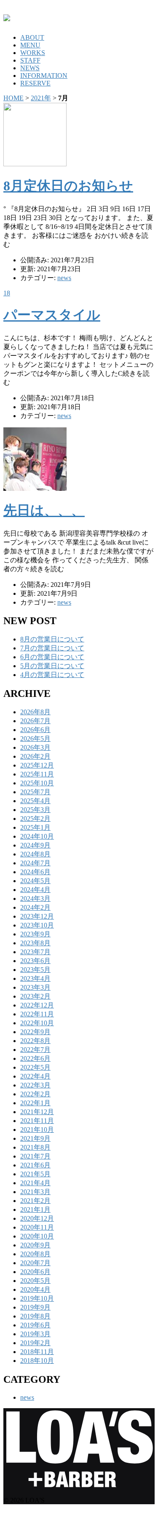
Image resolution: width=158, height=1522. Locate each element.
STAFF (30, 60)
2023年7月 (35, 951)
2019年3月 (35, 1334)
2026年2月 (35, 756)
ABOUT (32, 37)
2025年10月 (37, 783)
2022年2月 (35, 1094)
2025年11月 (37, 774)
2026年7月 (35, 720)
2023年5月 (35, 969)
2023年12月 (37, 916)
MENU (30, 45)
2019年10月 (37, 1298)
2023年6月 (35, 960)
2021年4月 (35, 1182)
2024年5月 (35, 880)
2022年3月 (35, 1085)
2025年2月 (35, 818)
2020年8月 (35, 1254)
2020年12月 (37, 1218)
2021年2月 (35, 1200)
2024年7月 (35, 863)
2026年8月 (35, 712)
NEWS (30, 68)
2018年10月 (37, 1360)
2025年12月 (37, 765)
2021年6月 (35, 1165)
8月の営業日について (52, 639)
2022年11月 (37, 1014)
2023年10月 (37, 925)
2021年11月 (37, 1120)
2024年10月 (37, 836)
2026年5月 (35, 738)
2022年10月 (37, 1023)
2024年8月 (35, 854)
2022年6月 (35, 1058)
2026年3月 (35, 747)
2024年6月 (35, 871)
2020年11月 (37, 1227)
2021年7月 (35, 1156)
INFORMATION (43, 75)
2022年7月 (35, 1049)
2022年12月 (37, 1005)
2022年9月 (35, 1031)
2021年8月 (35, 1147)
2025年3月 (35, 809)
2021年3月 (35, 1191)
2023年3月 (35, 987)
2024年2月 (35, 907)
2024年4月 (35, 889)
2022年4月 (35, 1076)
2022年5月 (35, 1067)
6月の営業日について (52, 657)
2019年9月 (35, 1307)
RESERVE (35, 83)
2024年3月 (35, 898)
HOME (13, 98)
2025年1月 (35, 827)
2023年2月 (35, 996)
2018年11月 (37, 1351)
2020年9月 (35, 1245)
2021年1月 (35, 1209)
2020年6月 (35, 1271)
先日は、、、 (44, 510)
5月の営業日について (52, 665)
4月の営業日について (52, 674)
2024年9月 (35, 845)
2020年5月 (35, 1280)
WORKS (32, 52)
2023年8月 (35, 943)
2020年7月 (35, 1262)
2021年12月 (37, 1111)
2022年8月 (35, 1040)
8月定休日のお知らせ (68, 185)
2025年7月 (35, 791)
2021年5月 (35, 1174)
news (64, 277)
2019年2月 (35, 1342)
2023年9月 (35, 934)
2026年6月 (35, 729)
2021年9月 (35, 1138)
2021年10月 (37, 1129)
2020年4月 (35, 1289)
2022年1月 (35, 1102)
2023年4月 (35, 978)
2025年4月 (35, 800)
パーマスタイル (51, 314)
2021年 (41, 98)
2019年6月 (35, 1325)
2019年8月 (35, 1316)
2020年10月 (37, 1236)
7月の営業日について (52, 648)
